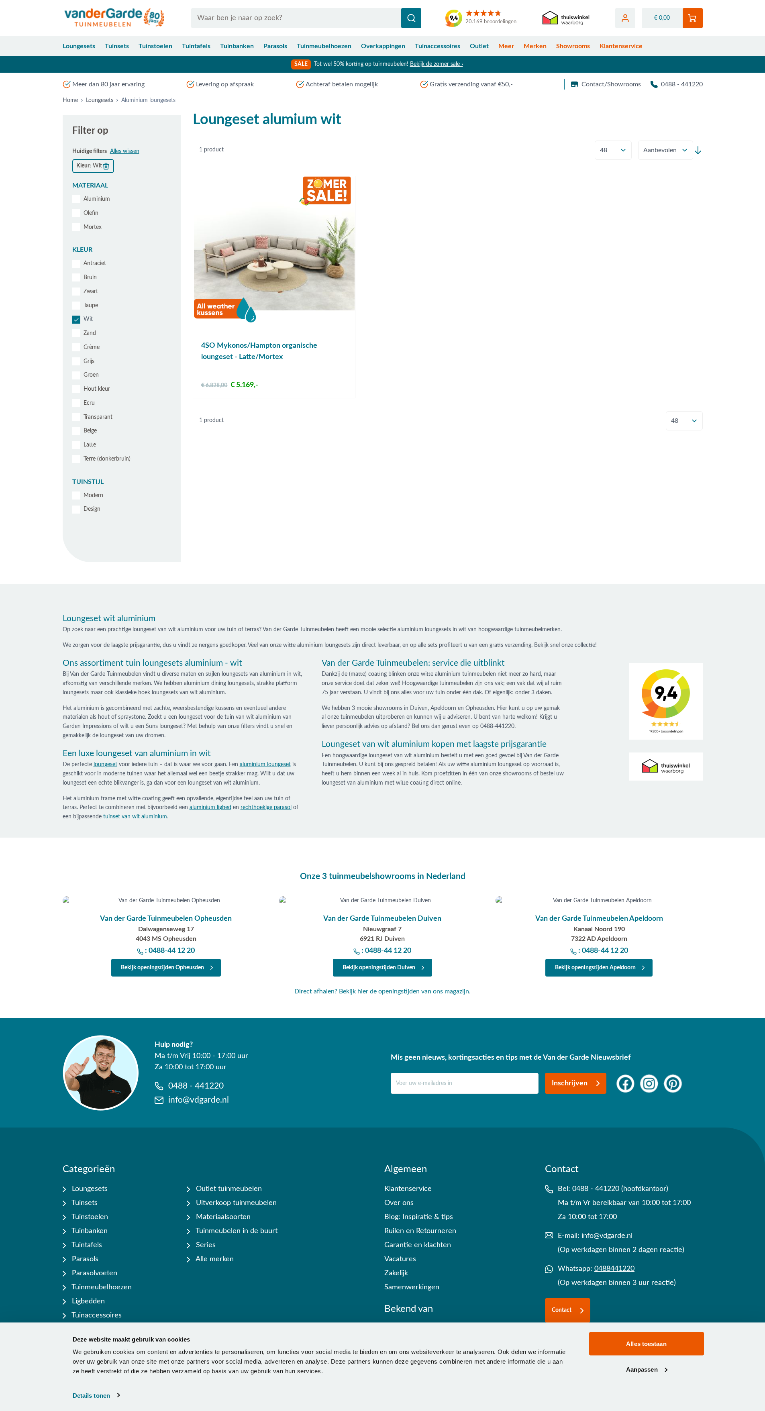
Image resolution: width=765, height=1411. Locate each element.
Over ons (399, 1203)
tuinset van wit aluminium (135, 817)
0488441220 (614, 1268)
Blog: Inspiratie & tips (418, 1217)
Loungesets (79, 46)
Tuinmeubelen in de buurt (235, 1231)
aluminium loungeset (265, 764)
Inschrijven (570, 1083)
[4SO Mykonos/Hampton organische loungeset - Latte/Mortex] (274, 256)
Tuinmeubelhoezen (324, 46)
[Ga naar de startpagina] (115, 18)
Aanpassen (642, 1369)
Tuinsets (117, 46)
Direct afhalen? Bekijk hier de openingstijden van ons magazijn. (382, 991)
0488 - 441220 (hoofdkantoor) (620, 1189)
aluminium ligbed (210, 807)
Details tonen (91, 1395)
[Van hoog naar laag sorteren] (698, 150)
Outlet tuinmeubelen (228, 1189)
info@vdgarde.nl (606, 1236)
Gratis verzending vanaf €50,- (471, 84)
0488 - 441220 (682, 84)
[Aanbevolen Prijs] (665, 150)
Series (205, 1245)
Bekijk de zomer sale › (436, 64)
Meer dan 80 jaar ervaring (108, 84)
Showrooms (573, 46)
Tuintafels (196, 46)
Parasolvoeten (93, 1273)
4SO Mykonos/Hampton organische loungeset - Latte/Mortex (259, 351)
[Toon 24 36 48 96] (613, 150)
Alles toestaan (646, 1343)
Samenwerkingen (411, 1287)
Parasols (275, 46)
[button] (121, 185)
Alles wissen (124, 151)
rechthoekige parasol (266, 807)
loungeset (105, 764)
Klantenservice (621, 46)
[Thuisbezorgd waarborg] (566, 18)
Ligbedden (87, 1301)
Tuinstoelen (155, 46)
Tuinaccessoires (437, 46)
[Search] (411, 18)
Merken (535, 46)
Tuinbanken (237, 46)
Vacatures (400, 1259)
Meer (506, 46)
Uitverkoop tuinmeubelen (235, 1203)
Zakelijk (396, 1273)
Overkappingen (383, 46)
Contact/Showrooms (611, 84)
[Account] (625, 18)
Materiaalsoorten (222, 1217)
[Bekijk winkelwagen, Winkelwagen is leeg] (693, 18)
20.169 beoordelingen (490, 21)
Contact (561, 1310)
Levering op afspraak (225, 84)
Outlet (479, 46)
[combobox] (306, 18)
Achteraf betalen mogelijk (342, 84)
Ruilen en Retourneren (420, 1231)
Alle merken (214, 1259)
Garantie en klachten (417, 1245)
